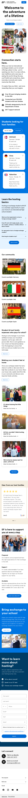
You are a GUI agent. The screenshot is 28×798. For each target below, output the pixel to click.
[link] (9, 2)
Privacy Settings (11, 796)
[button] (10, 24)
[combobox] (4, 707)
